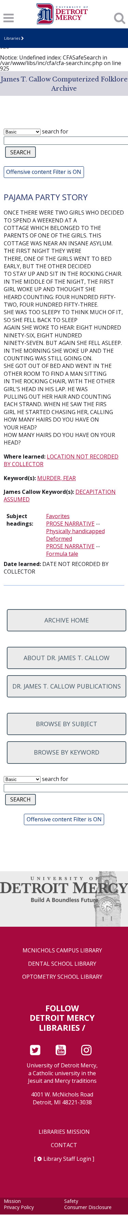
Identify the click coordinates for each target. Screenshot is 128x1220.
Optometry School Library (62, 977)
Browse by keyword (66, 752)
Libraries (12, 38)
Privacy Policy (19, 1207)
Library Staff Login (67, 1159)
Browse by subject (66, 724)
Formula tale (62, 553)
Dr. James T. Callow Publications (66, 686)
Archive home (66, 620)
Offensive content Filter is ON (43, 172)
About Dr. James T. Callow (67, 658)
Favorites (58, 516)
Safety (71, 1201)
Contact (64, 1145)
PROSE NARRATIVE (70, 523)
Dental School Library (62, 964)
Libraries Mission (64, 1132)
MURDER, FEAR (56, 478)
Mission (12, 1201)
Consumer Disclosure (88, 1207)
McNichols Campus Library (62, 950)
